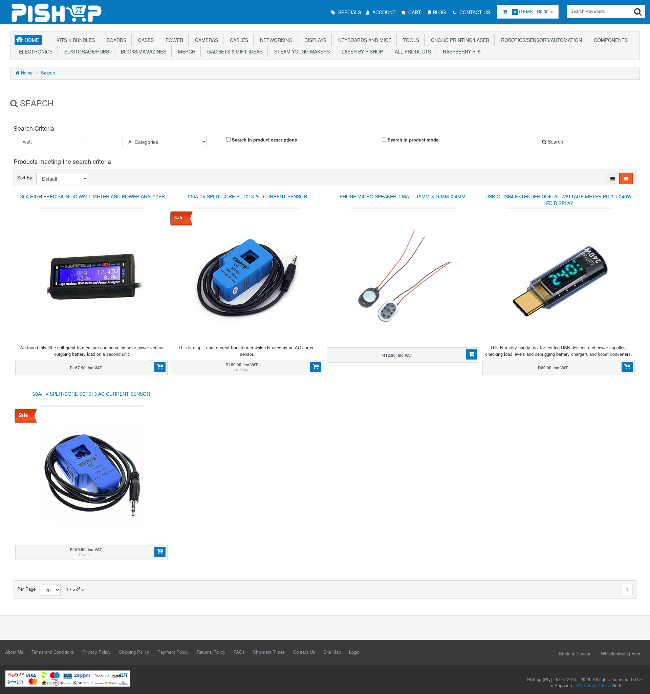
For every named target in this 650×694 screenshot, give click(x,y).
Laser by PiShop (361, 51)
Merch (185, 51)
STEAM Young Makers (301, 51)
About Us (14, 652)
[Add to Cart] (160, 367)
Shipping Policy (134, 652)
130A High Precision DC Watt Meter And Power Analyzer (91, 196)
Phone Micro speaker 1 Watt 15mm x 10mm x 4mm (402, 196)
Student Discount (576, 653)
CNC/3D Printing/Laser (458, 40)
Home (32, 40)
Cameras (205, 40)
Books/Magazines (142, 51)
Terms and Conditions (52, 652)
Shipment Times (269, 652)
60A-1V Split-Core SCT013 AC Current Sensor (91, 393)
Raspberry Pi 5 (460, 51)
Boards (115, 40)
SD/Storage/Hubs (85, 51)
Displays (314, 40)
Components (609, 40)
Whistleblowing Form (621, 653)
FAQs (239, 652)
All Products (411, 51)
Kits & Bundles (74, 40)
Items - (531, 11)
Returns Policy (211, 652)
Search (48, 72)
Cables (237, 40)
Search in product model (413, 139)
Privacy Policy (96, 652)
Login (354, 652)
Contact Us (304, 652)
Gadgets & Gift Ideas (233, 51)
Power (173, 40)
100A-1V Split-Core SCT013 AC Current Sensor (247, 196)
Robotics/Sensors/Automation (540, 40)
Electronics (34, 51)
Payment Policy (173, 652)
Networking (274, 40)
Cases (144, 40)
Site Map (332, 652)
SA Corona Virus (592, 685)
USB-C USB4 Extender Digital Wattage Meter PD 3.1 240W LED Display (558, 200)
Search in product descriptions (264, 139)
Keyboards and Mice (363, 40)
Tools (409, 40)
